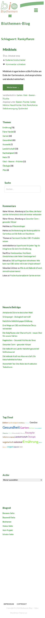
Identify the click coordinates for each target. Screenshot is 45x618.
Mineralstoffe (16, 433)
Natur (5, 157)
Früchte (26, 102)
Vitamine (5, 433)
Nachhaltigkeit (8, 153)
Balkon (5, 423)
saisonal (18, 442)
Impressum (9, 604)
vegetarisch (8, 442)
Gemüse (33, 422)
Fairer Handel (8, 132)
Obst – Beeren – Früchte (12, 161)
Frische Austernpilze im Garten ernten (25, 275)
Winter (27, 422)
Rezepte (30, 432)
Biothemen (7, 522)
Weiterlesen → (13, 87)
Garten (19, 95)
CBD (21, 447)
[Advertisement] (22, 569)
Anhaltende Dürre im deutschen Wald (17, 313)
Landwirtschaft (9, 149)
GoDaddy (31, 613)
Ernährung (7, 128)
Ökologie (6, 166)
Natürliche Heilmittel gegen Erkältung (17, 321)
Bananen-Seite (8, 513)
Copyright (22, 604)
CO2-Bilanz (21, 422)
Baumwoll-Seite (9, 517)
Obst (24, 105)
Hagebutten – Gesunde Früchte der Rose (19, 340)
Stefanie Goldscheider (15, 60)
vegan (10, 446)
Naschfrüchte (15, 105)
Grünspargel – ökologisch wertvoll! (17, 317)
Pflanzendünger (18, 226)
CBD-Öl (16, 447)
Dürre (5, 447)
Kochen (31, 428)
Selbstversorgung (10, 108)
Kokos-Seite (8, 526)
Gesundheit (7, 140)
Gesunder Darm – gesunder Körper (17, 344)
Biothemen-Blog (15, 23)
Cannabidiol (38, 428)
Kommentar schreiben (16, 64)
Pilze (4, 170)
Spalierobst (23, 108)
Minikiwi (6, 105)
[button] (36, 11)
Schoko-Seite (8, 534)
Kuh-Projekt (8, 530)
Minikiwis (9, 49)
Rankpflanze (32, 105)
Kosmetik (6, 144)
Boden (40, 442)
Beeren (19, 102)
